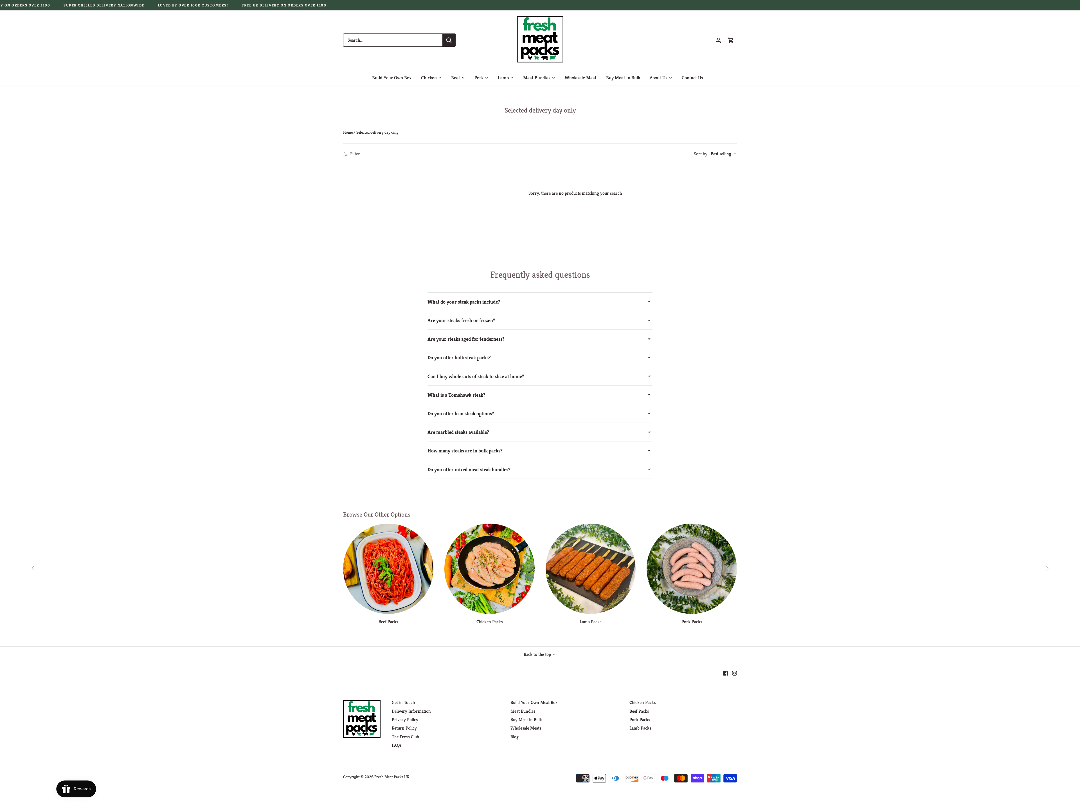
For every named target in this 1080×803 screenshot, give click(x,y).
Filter (354, 154)
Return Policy (404, 728)
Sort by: (701, 154)
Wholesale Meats (525, 728)
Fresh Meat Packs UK (391, 776)
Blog (514, 737)
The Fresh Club (405, 737)
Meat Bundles (522, 711)
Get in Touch (403, 702)
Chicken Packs (489, 622)
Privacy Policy (405, 720)
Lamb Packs (590, 622)
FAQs (396, 745)
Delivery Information (411, 711)
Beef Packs (388, 622)
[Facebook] (725, 673)
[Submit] (448, 40)
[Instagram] (734, 673)
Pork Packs (691, 622)
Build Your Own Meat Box (533, 702)
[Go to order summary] (730, 40)
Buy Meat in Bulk (526, 720)
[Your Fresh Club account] (718, 40)
